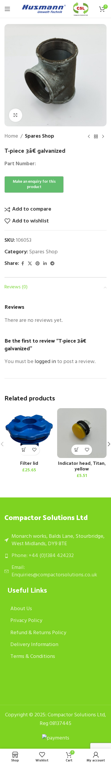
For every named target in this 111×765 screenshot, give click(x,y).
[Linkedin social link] (45, 264)
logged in (45, 361)
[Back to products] (95, 136)
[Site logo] (44, 9)
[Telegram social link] (52, 264)
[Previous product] (88, 136)
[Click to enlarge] (15, 115)
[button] (24, 450)
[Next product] (103, 136)
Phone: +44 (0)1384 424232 (43, 555)
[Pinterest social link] (37, 264)
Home (11, 136)
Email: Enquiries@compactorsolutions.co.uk (54, 571)
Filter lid (29, 463)
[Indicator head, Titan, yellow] (82, 433)
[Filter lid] (29, 433)
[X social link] (30, 264)
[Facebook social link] (22, 264)
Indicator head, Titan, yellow (82, 466)
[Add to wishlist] (34, 450)
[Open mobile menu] (7, 9)
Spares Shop (39, 136)
